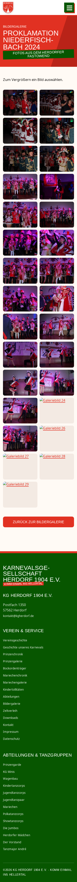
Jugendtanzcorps (14, 793)
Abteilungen (11, 697)
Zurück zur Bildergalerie (38, 522)
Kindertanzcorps (14, 786)
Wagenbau (10, 779)
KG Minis (9, 772)
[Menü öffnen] (69, 7)
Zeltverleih (10, 711)
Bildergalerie (11, 704)
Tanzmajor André (14, 849)
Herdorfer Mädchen (16, 835)
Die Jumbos (10, 828)
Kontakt (8, 725)
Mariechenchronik (15, 675)
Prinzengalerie (12, 661)
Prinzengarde (12, 765)
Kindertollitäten (13, 689)
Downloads (10, 718)
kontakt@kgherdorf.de (18, 616)
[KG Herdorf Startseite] (8, 7)
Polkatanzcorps (13, 814)
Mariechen (10, 807)
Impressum (11, 732)
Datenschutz (11, 739)
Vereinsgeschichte (15, 640)
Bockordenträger (14, 668)
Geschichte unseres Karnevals (23, 647)
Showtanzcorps (13, 821)
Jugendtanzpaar (14, 800)
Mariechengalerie (15, 682)
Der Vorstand (12, 842)
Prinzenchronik (13, 654)
